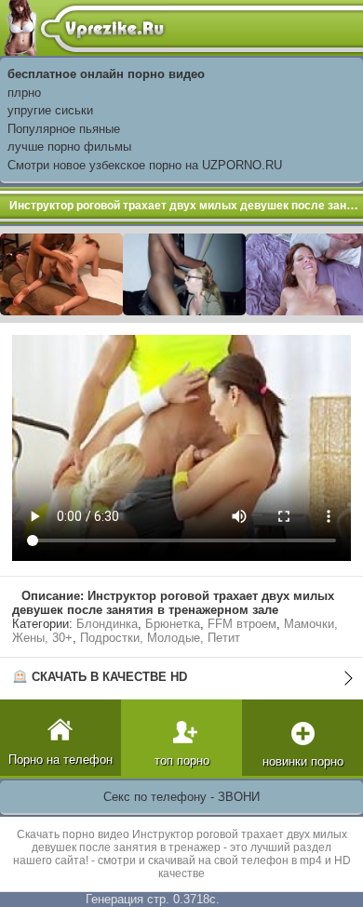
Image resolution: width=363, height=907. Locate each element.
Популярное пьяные (63, 129)
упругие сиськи (50, 110)
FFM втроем (242, 624)
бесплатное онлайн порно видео (106, 74)
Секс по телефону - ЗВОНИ (181, 797)
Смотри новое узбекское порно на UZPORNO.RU (144, 165)
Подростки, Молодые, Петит (160, 638)
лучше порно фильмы (69, 146)
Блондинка (107, 624)
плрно (24, 93)
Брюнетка (172, 624)
